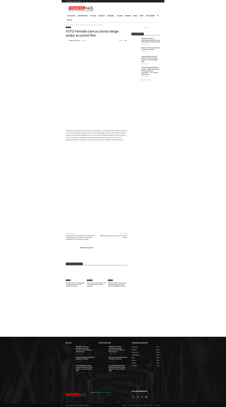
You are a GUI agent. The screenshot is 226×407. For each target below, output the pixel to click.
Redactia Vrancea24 (74, 40)
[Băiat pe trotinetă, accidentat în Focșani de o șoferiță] (136, 50)
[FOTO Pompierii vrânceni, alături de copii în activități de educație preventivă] (96, 274)
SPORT (141, 16)
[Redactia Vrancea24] (67, 40)
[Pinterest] (87, 45)
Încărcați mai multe (145, 80)
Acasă (67, 25)
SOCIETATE (101, 16)
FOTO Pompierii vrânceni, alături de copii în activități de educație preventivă (96, 284)
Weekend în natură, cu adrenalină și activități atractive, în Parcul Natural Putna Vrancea (75, 284)
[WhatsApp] (91, 45)
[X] (83, 45)
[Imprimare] (99, 45)
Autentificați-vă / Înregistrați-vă (73, 1)
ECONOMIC (110, 16)
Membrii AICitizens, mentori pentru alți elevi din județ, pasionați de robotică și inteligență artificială (117, 284)
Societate (72, 25)
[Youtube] (146, 397)
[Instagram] (137, 397)
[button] (158, 16)
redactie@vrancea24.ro (104, 392)
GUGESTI (110, 280)
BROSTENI (89, 280)
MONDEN (127, 16)
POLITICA (93, 16)
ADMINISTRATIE (83, 16)
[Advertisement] (96, 199)
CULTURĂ (119, 16)
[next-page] (70, 290)
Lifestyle (68, 280)
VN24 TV (69, 20)
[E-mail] (95, 45)
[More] (103, 225)
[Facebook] (79, 45)
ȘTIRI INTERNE (150, 16)
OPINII (135, 16)
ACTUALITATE (71, 16)
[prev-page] (67, 290)
